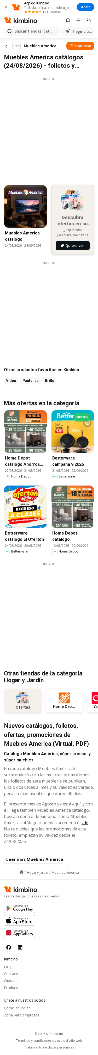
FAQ (7, 966)
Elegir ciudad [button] (82, 31)
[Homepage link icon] (21, 872)
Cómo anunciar (17, 1008)
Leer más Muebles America (34, 859)
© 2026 (49, 1034)
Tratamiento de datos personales (49, 1047)
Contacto (12, 973)
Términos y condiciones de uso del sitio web (49, 1041)
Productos (12, 987)
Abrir (85, 6)
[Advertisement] (49, 130)
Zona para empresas (21, 1015)
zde (85, 823)
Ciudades (11, 980)
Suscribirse (83, 46)
